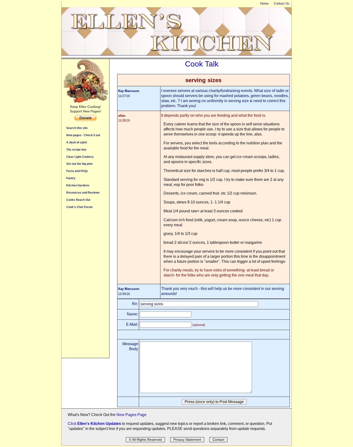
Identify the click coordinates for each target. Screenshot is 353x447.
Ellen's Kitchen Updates (99, 424)
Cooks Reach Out (78, 199)
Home (264, 3)
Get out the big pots (79, 163)
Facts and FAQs (77, 170)
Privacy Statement (187, 439)
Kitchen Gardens (77, 185)
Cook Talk (202, 64)
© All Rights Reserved (145, 439)
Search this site (77, 127)
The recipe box (76, 149)
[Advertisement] (85, 286)
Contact (218, 439)
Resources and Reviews (83, 192)
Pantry (70, 178)
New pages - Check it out (83, 135)
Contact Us (281, 3)
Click (72, 424)
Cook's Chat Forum (79, 206)
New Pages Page (131, 415)
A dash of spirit (76, 142)
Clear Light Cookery (80, 156)
